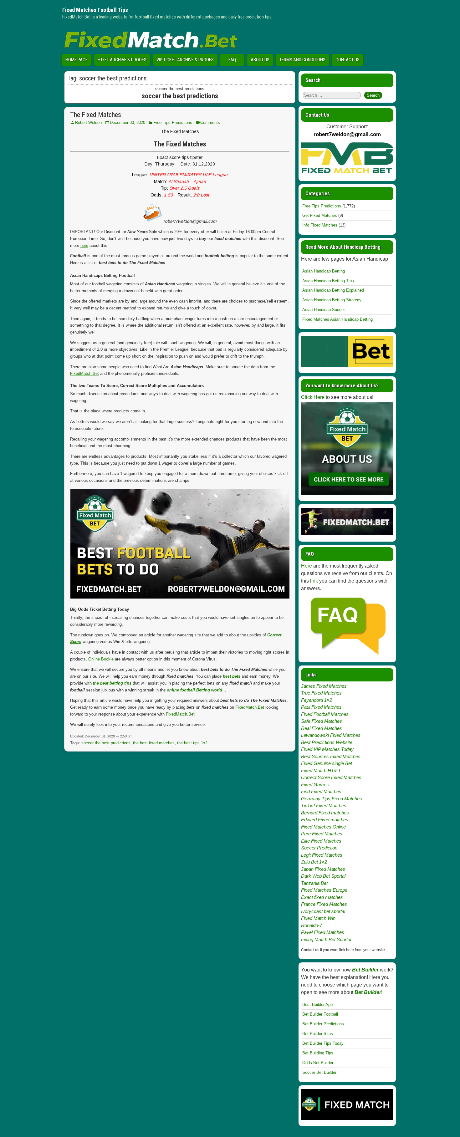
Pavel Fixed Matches (322, 932)
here (84, 245)
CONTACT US (347, 60)
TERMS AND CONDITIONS (302, 60)
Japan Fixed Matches (323, 869)
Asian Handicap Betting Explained (333, 290)
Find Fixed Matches (321, 791)
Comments (210, 122)
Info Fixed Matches (319, 225)
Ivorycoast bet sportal (323, 911)
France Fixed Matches (324, 904)
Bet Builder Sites (317, 1033)
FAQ (232, 60)
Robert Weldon (88, 122)
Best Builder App (317, 1004)
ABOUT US (260, 60)
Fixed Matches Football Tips (95, 10)
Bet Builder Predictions (323, 1024)
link (314, 581)
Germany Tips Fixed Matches (331, 798)
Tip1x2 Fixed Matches (323, 805)
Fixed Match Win (318, 918)
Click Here (313, 397)
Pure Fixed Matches (321, 833)
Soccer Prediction (319, 847)
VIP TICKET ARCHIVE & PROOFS (185, 60)
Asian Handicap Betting (323, 271)
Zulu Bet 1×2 (314, 861)
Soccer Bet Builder (319, 1072)
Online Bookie (101, 659)
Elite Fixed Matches (321, 841)
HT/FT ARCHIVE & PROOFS (122, 60)
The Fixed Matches (95, 115)
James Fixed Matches (324, 686)
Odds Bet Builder (317, 1062)
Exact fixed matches (322, 897)
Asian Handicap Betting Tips (328, 280)
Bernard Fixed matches (325, 812)
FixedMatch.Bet (84, 373)
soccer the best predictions (105, 743)
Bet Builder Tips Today (323, 1043)
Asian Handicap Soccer (323, 309)
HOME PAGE (76, 60)
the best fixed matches (154, 743)
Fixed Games (315, 784)
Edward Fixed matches (324, 819)
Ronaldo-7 (311, 925)
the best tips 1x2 (192, 743)
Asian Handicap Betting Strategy (331, 300)
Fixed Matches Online (323, 826)
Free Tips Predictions (172, 122)
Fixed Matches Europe (324, 890)
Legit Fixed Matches (321, 855)
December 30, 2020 (127, 122)
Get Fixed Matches (319, 215)
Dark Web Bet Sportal (323, 876)
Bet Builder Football (320, 1014)
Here (306, 565)
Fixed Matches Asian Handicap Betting (337, 319)
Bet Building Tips (317, 1053)
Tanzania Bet (314, 883)
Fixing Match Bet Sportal (326, 939)
